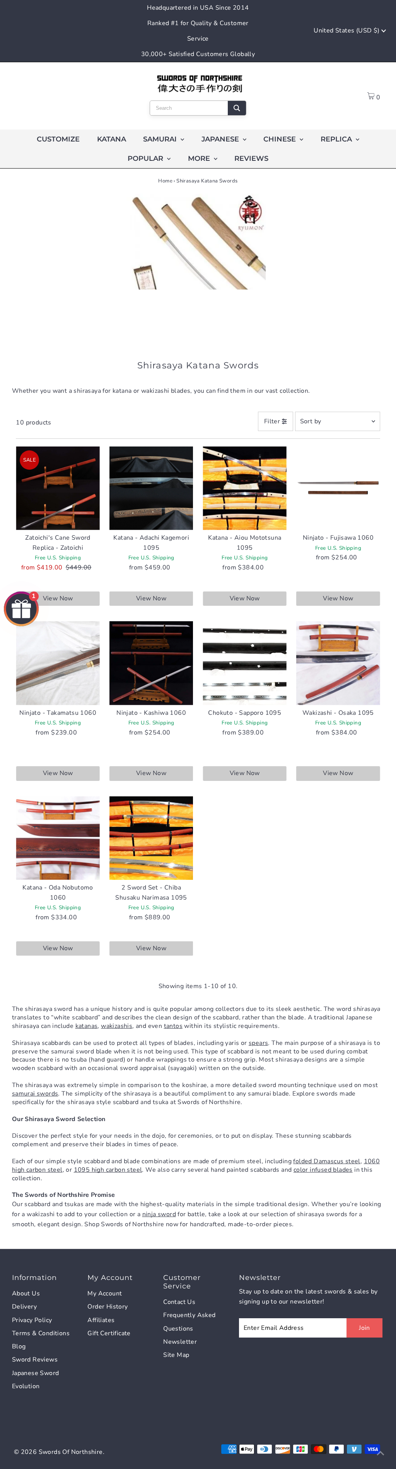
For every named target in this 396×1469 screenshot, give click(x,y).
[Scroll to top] (380, 1453)
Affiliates (100, 1320)
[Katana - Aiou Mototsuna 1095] (245, 488)
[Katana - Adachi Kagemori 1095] (151, 488)
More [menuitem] (200, 158)
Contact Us (179, 1302)
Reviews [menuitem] (251, 158)
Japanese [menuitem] (221, 139)
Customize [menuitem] (58, 139)
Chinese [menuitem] (280, 139)
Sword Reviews (35, 1359)
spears (258, 1043)
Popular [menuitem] (146, 158)
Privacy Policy (32, 1320)
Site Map (176, 1355)
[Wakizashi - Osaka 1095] (338, 663)
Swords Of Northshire (71, 1452)
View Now (58, 598)
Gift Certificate (108, 1333)
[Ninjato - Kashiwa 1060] (151, 663)
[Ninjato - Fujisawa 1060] (338, 488)
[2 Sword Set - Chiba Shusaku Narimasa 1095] (151, 838)
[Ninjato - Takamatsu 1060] (58, 663)
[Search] (237, 108)
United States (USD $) (347, 30)
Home (165, 180)
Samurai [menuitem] (161, 139)
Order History (107, 1306)
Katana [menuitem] (111, 139)
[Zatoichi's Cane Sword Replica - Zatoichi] (58, 488)
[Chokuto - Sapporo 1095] (245, 663)
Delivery (24, 1306)
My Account (104, 1293)
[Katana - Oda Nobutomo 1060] (58, 838)
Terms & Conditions (41, 1333)
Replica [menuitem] (337, 139)
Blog (19, 1346)
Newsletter (180, 1342)
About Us (26, 1293)
